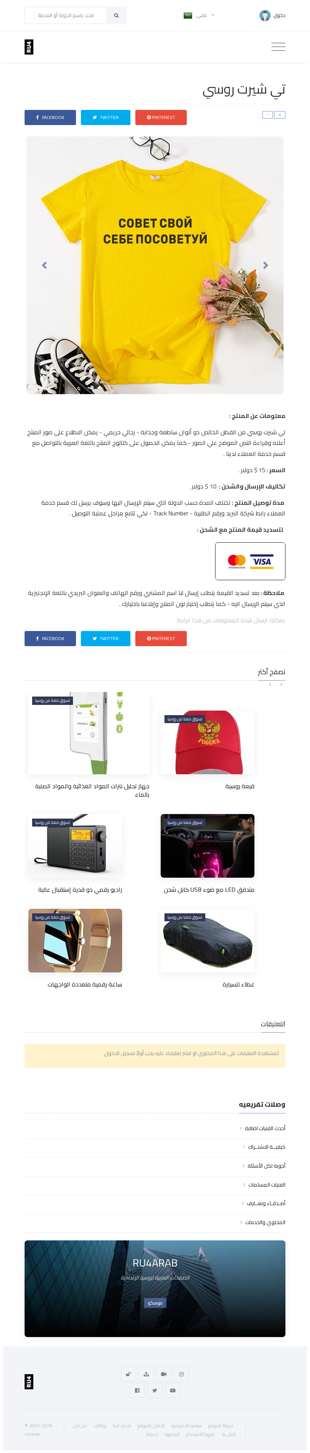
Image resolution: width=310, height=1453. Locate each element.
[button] (44, 265)
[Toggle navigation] (278, 47)
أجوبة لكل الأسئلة (266, 1166)
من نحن (80, 1425)
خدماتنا (152, 1434)
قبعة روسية (239, 786)
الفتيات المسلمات (266, 1185)
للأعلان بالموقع (151, 1425)
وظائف (99, 1425)
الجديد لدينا (122, 1425)
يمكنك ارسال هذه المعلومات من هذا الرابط (231, 620)
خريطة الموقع (220, 1425)
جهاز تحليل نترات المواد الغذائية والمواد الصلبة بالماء (92, 790)
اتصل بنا (229, 1434)
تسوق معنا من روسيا (52, 700)
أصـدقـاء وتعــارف (266, 1203)
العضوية (172, 1434)
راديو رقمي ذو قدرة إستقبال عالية (80, 889)
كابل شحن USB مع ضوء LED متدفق (209, 889)
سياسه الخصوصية (186, 1425)
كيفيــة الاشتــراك (266, 1147)
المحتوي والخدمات (265, 1222)
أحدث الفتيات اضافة (265, 1128)
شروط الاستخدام (200, 1434)
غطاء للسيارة (238, 984)
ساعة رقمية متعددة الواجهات (85, 984)
